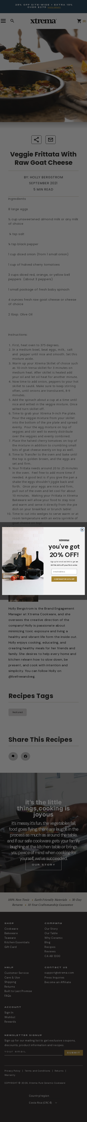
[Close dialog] (82, 529)
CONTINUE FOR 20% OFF (64, 579)
